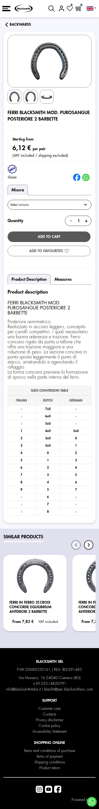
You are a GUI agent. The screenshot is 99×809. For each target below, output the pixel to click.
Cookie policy (49, 726)
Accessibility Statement (49, 731)
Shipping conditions (49, 762)
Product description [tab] (29, 279)
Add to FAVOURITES (46, 251)
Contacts (49, 714)
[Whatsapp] (92, 802)
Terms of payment (49, 756)
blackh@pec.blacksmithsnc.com (68, 689)
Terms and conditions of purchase (49, 751)
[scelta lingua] (91, 8)
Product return (49, 768)
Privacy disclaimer (49, 720)
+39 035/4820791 (49, 683)
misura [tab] (18, 190)
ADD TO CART (49, 237)
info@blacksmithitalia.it (23, 689)
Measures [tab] (63, 279)
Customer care (49, 708)
